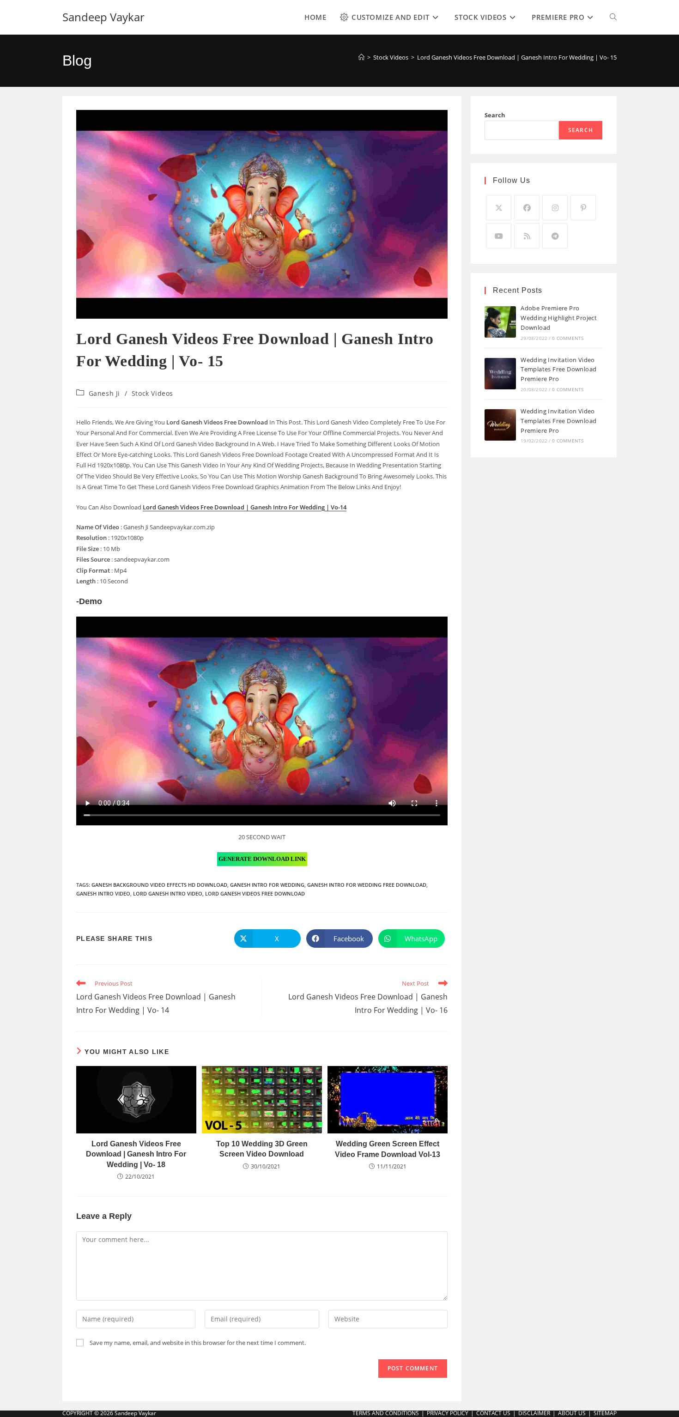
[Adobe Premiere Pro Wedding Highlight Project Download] (500, 322)
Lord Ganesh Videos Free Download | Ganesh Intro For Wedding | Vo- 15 (517, 57)
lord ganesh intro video (167, 893)
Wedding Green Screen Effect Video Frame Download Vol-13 (387, 1149)
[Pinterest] (583, 207)
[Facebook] (527, 207)
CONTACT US (493, 1413)
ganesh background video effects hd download (159, 884)
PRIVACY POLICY (447, 1413)
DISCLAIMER (534, 1413)
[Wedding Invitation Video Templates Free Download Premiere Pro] (500, 373)
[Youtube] (498, 235)
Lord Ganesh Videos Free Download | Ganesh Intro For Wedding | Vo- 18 (136, 1154)
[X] (498, 207)
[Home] (361, 57)
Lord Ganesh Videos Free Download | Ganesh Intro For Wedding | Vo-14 (244, 507)
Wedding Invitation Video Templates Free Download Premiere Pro (558, 369)
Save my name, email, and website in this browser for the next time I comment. (198, 1342)
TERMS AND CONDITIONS (385, 1413)
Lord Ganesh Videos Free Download (255, 893)
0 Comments (567, 338)
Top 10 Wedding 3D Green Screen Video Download (262, 1149)
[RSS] (527, 235)
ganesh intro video (103, 893)
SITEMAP (605, 1413)
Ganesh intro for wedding (267, 884)
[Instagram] (555, 207)
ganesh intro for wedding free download (366, 884)
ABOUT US (572, 1413)
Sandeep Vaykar (103, 16)
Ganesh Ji (104, 393)
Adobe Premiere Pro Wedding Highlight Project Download (559, 318)
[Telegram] (555, 235)
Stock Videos (152, 393)
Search (495, 115)
